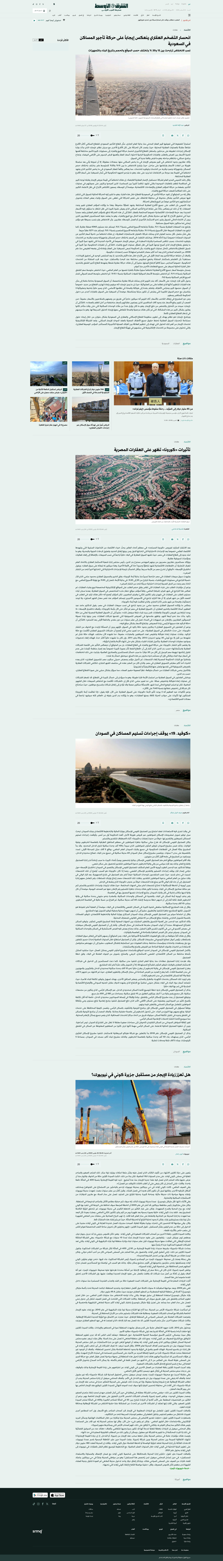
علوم (119, 1513)
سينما (133, 1516)
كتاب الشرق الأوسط (157, 1516)
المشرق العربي (184, 1520)
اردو (172, 4)
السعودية (165, 343)
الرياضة (89, 15)
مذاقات (91, 1509)
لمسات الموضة (89, 1516)
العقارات (176, 343)
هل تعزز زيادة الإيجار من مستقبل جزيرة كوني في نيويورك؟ (141, 1075)
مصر (178, 710)
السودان (176, 1051)
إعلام (133, 1520)
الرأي (142, 15)
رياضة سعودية (186, 1535)
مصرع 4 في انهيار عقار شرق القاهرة (53, 425)
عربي (189, 4)
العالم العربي (187, 1509)
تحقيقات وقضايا (172, 1538)
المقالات (161, 1509)
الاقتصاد (135, 15)
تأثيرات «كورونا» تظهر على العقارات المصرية (152, 450)
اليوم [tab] (41, 40)
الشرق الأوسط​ (156, 15)
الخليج (186, 1513)
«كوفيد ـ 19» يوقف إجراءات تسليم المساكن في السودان (142, 733)
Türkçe (177, 4)
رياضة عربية (187, 1538)
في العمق (81, 15)
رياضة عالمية (187, 1542)
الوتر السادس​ (131, 1513)
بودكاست (67, 15)
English (184, 4)
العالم (148, 15)
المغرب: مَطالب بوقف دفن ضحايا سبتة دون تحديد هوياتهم (159, 20)
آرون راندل (179, 1154)
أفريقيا (175, 1520)
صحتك (119, 1509)
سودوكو (132, 1538)
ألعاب (59, 15)
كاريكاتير (160, 1513)
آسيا (175, 1516)
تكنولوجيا (108, 15)
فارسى (167, 4)
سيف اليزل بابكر (176, 813)
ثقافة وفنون (126, 15)
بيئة (119, 1516)
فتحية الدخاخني (178, 529)
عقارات (175, 30)
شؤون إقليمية (186, 1523)
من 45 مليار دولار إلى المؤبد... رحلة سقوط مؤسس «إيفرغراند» (163, 409)
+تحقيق (174, 1542)
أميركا (177, 1479)
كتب (133, 1509)
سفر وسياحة (89, 1513)
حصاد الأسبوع (173, 1535)
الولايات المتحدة (172, 1509)
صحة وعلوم (117, 15)
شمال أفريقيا (184, 1516)
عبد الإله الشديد (178, 125)
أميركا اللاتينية (173, 1523)
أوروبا (175, 1513)
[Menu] (189, 15)
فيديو (74, 15)
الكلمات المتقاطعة (130, 1535)
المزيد (53, 15)
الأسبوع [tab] (36, 40)
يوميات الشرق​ (98, 15)
